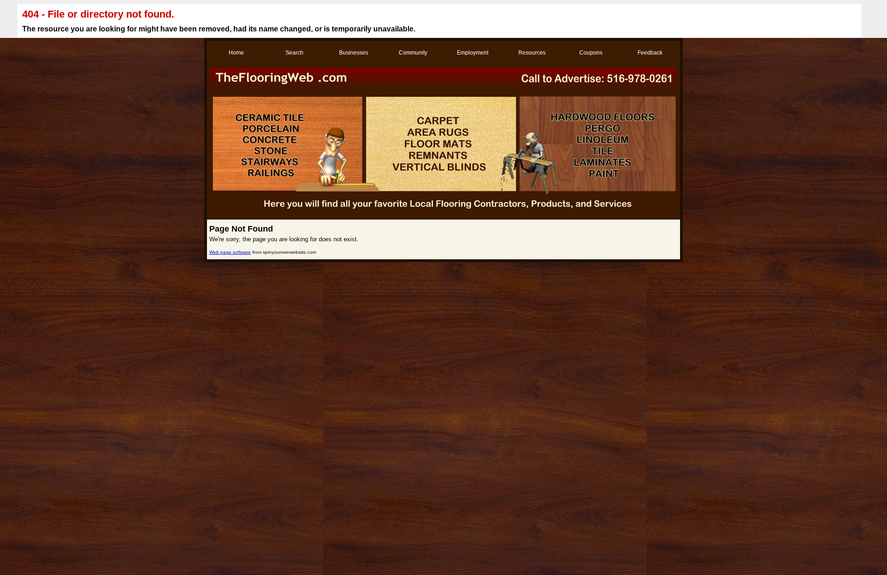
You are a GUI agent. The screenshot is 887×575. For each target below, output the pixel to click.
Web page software (230, 252)
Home (236, 52)
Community (413, 52)
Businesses (353, 52)
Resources (532, 52)
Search (295, 52)
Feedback (650, 52)
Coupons (590, 52)
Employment (472, 52)
